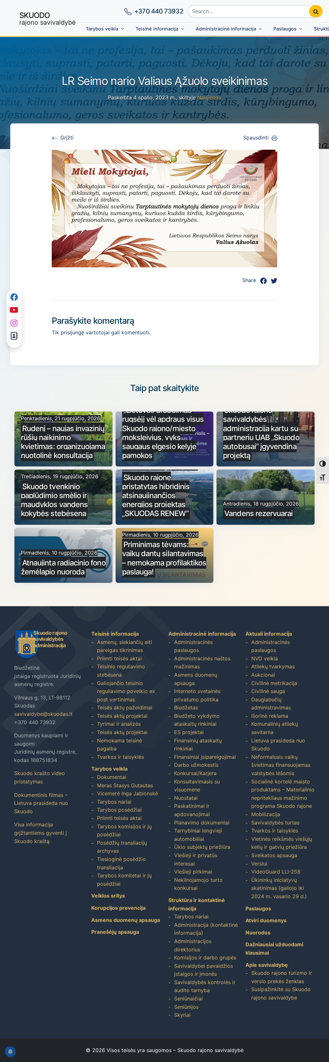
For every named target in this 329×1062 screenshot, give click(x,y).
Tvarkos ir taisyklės (120, 757)
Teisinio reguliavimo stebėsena (121, 670)
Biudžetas (186, 707)
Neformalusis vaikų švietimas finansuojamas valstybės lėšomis (280, 765)
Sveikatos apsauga (274, 855)
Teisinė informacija (157, 29)
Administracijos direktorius (192, 945)
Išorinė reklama (269, 716)
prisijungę (72, 332)
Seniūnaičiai (188, 998)
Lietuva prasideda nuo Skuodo (278, 744)
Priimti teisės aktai (119, 658)
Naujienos (209, 97)
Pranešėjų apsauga (115, 932)
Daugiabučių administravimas (271, 703)
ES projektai (189, 732)
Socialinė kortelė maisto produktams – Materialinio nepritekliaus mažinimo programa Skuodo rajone (283, 793)
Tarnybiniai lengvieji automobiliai (198, 834)
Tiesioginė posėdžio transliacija (121, 863)
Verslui (259, 863)
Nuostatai (186, 798)
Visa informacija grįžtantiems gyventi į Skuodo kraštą (40, 832)
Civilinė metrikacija (274, 683)
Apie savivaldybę (266, 965)
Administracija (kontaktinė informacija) (206, 929)
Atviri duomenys (266, 920)
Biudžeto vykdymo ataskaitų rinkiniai (197, 720)
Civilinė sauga (268, 691)
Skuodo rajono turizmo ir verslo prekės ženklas (281, 977)
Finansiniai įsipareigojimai (205, 757)
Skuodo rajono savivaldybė (210, 1050)
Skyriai (182, 1015)
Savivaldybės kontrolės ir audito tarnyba (205, 986)
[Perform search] (316, 11)
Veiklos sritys (108, 895)
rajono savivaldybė (47, 18)
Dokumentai (111, 777)
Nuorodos (258, 932)
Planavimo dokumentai (201, 822)
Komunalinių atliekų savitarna (274, 728)
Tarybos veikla (102, 29)
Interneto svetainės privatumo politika (197, 695)
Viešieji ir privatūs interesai (195, 859)
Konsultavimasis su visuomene (197, 785)
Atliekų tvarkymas (273, 666)
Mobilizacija (265, 814)
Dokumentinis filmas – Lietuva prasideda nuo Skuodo (41, 803)
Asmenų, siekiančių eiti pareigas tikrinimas (124, 646)
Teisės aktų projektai (122, 716)
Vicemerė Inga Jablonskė (127, 793)
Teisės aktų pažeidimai (124, 707)
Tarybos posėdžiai (119, 810)
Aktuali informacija (268, 634)
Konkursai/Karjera (195, 773)
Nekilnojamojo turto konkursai (198, 884)
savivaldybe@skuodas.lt (43, 714)
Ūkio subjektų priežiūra (202, 847)
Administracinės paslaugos (193, 646)
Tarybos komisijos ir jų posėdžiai (124, 830)
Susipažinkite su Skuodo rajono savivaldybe (281, 993)
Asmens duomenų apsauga (125, 920)
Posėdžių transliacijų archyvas (122, 847)
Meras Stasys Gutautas (125, 785)
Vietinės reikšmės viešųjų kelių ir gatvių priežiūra (281, 843)
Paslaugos (285, 29)
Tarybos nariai (114, 802)
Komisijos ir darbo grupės (205, 957)
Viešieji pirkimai (193, 871)
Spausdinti (256, 137)
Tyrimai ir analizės (119, 724)
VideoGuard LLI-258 (275, 871)
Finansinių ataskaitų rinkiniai (198, 744)
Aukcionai (263, 675)
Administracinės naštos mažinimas (202, 662)
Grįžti (67, 137)
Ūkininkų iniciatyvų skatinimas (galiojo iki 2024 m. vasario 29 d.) (279, 888)
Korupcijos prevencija (118, 908)
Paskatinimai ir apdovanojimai (192, 810)
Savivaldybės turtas (275, 822)
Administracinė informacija (226, 29)
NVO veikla (264, 658)
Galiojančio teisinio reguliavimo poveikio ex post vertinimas (126, 691)
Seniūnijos (186, 1007)
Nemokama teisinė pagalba (119, 744)
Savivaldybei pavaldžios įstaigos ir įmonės (203, 970)
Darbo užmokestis (196, 765)
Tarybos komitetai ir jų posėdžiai (124, 879)
